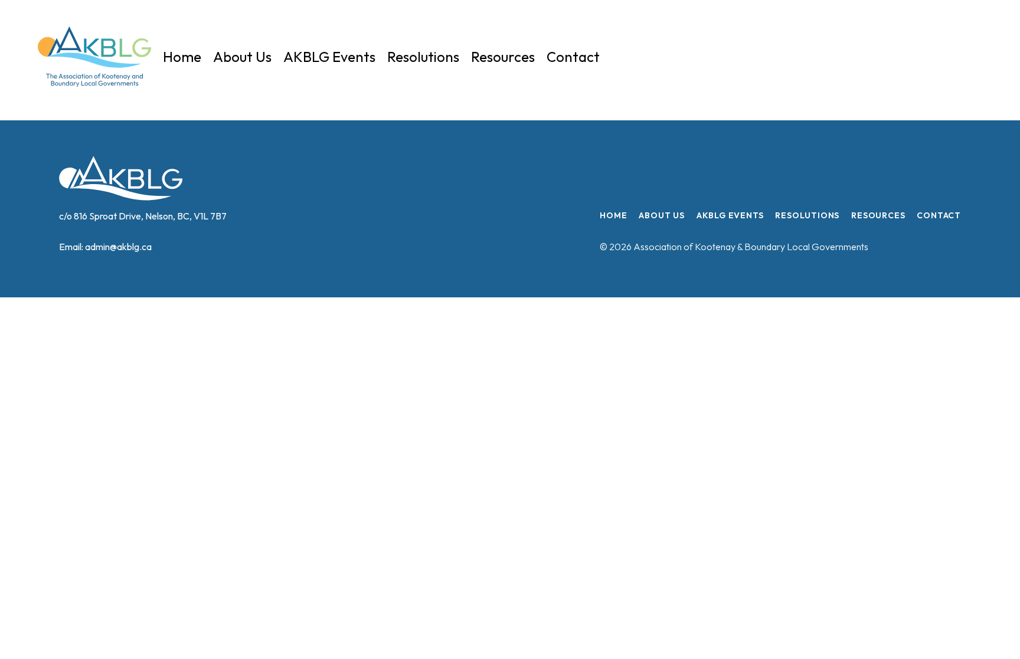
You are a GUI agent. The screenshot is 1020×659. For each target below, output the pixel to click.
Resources (503, 56)
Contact (573, 56)
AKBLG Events (329, 56)
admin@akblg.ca (118, 247)
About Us (242, 56)
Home (182, 56)
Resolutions (423, 56)
